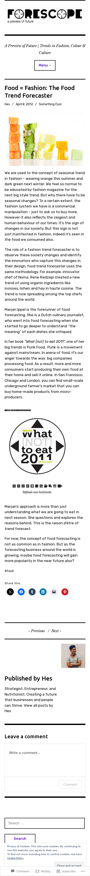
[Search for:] (45, 823)
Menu (43, 65)
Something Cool (50, 104)
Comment (70, 784)
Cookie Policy (15, 858)
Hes (7, 104)
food (10, 571)
